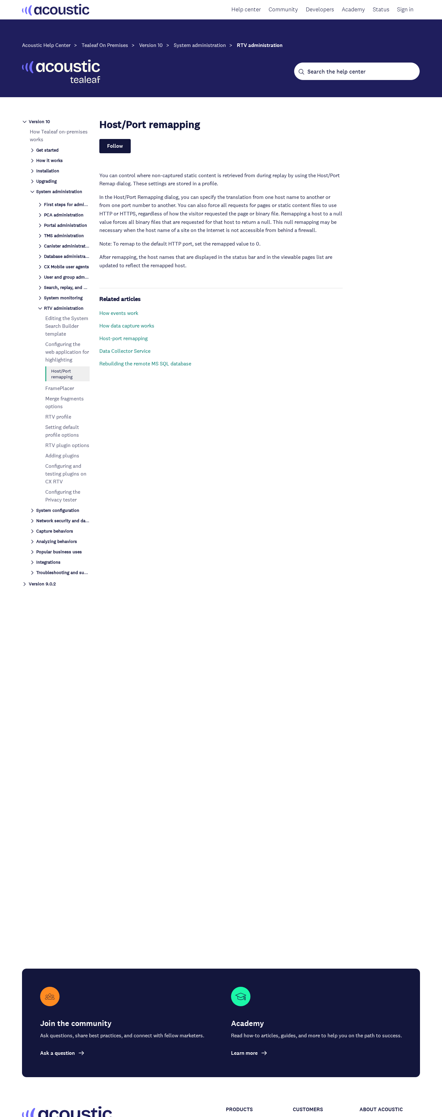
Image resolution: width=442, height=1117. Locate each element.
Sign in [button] (405, 9)
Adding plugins (62, 455)
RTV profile (58, 416)
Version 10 (151, 45)
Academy (353, 9)
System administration (200, 45)
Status (381, 9)
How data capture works (126, 325)
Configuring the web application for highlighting (67, 352)
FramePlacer (59, 388)
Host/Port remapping (61, 374)
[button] (56, 121)
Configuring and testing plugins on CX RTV (65, 474)
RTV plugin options (67, 445)
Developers (320, 9)
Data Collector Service (124, 351)
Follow (115, 146)
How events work (118, 313)
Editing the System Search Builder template (66, 326)
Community (283, 9)
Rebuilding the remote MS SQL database (145, 363)
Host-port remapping (123, 338)
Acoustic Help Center (46, 45)
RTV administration (259, 45)
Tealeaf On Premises (105, 45)
